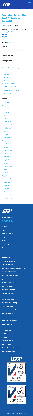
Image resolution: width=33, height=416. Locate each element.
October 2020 (7, 134)
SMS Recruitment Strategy (11, 90)
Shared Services (7, 286)
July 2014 (6, 185)
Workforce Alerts (7, 324)
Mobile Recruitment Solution (12, 87)
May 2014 (6, 188)
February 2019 (8, 166)
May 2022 (6, 112)
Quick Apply (6, 279)
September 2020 (8, 137)
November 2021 (8, 125)
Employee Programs (8, 317)
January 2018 (7, 182)
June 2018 (6, 172)
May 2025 (6, 102)
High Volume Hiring (8, 265)
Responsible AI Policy (9, 351)
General (6, 77)
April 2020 (6, 147)
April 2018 (6, 176)
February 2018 (8, 179)
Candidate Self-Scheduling (11, 68)
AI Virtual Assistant (8, 261)
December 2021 (8, 122)
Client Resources (7, 234)
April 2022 (6, 115)
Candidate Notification (9, 272)
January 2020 (7, 153)
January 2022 (7, 118)
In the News (10, 42)
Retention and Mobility (9, 320)
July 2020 (6, 141)
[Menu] (29, 3)
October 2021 (7, 128)
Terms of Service (7, 341)
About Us (5, 334)
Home (4, 230)
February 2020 (8, 150)
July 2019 (6, 160)
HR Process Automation (10, 310)
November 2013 (8, 198)
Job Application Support (10, 275)
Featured (6, 74)
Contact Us (5, 244)
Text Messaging (8, 93)
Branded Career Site (9, 282)
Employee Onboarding (9, 303)
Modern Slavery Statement (11, 348)
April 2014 (6, 192)
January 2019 (7, 169)
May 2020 (6, 144)
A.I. (4, 64)
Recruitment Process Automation (13, 268)
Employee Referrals (8, 290)
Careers (4, 337)
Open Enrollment (7, 313)
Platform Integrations (9, 241)
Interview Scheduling (9, 84)
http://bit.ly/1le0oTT (10, 32)
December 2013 (8, 195)
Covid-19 (6, 71)
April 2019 (6, 163)
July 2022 (6, 106)
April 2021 (6, 131)
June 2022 (6, 109)
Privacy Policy (6, 344)
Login (3, 237)
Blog (3, 248)
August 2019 (7, 157)
